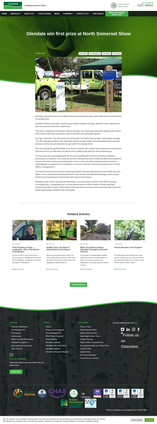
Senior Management (53, 333)
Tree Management (95, 53)
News (57, 14)
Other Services (17, 349)
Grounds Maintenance (19, 327)
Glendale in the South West (56, 346)
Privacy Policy (85, 327)
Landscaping (16, 336)
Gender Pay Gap (86, 339)
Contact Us (82, 14)
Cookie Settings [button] (136, 420)
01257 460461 (145, 5)
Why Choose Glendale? (55, 336)
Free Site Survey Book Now (117, 14)
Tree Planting (106, 53)
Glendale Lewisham (53, 342)
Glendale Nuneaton (53, 349)
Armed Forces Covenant (89, 358)
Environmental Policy (88, 355)
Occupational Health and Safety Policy (94, 346)
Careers (67, 14)
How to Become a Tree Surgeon (128, 247)
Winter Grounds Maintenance (22, 339)
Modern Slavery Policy (88, 333)
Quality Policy (85, 352)
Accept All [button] (149, 420)
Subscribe (15, 372)
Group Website (51, 339)
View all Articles (78, 285)
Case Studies (44, 14)
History (48, 327)
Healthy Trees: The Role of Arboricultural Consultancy (58, 248)
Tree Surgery (116, 53)
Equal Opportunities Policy (90, 336)
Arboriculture (83, 53)
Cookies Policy (85, 349)
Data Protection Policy (88, 330)
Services (15, 14)
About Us (29, 14)
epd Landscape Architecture (21, 346)
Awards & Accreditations (55, 330)
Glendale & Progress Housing (57, 352)
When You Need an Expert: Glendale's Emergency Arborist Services (93, 249)
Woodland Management (20, 342)
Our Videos (98, 14)
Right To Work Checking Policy (91, 342)
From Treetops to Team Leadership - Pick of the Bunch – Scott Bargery (26, 249)
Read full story (18, 269)
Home (4, 14)
